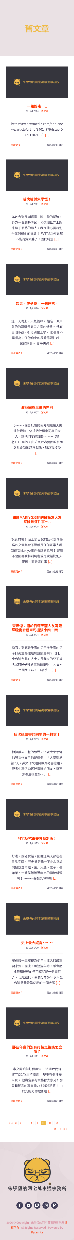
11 (50, 1122)
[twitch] (37, 1205)
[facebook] (19, 1205)
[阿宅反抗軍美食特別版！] (37, 814)
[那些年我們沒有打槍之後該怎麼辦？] (37, 1023)
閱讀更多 (15, 144)
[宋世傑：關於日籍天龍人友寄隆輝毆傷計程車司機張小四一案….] (37, 602)
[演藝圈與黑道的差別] (37, 383)
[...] (47, 134)
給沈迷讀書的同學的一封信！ (37, 734)
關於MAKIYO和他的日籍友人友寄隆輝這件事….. (37, 519)
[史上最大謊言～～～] (37, 919)
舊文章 (44, 110)
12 (57, 1122)
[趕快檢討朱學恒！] (37, 175)
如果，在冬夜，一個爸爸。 (37, 303)
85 (55, 1128)
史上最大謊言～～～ (37, 942)
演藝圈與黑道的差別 (37, 407)
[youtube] (28, 1205)
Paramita (37, 1232)
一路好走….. (37, 106)
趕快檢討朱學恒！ (37, 198)
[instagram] (45, 1205)
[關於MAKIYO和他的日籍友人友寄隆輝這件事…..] (37, 493)
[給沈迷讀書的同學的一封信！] (37, 710)
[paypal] (54, 1205)
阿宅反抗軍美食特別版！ (37, 838)
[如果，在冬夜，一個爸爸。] (37, 279)
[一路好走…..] (37, 82)
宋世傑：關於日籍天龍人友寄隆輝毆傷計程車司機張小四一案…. (37, 627)
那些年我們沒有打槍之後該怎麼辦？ (37, 1049)
